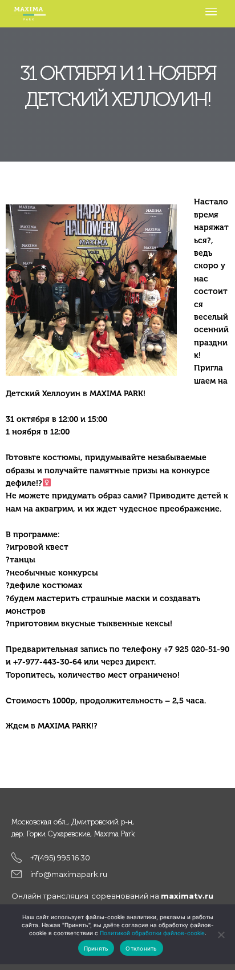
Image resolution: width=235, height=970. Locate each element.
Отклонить (141, 948)
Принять (96, 948)
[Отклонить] (220, 934)
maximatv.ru (187, 895)
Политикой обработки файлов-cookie (152, 932)
